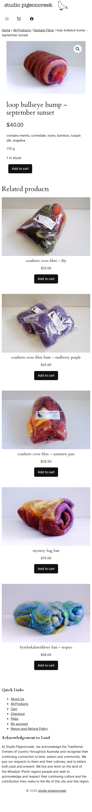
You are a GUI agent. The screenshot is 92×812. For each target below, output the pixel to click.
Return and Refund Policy (29, 728)
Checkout (18, 714)
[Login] (32, 19)
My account (19, 724)
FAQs (14, 718)
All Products (22, 30)
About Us (17, 699)
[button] (78, 49)
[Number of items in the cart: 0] (18, 19)
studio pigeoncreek (52, 790)
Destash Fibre (43, 30)
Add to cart (20, 168)
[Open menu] (7, 19)
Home (6, 30)
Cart (14, 709)
